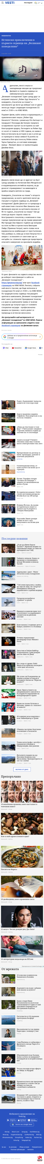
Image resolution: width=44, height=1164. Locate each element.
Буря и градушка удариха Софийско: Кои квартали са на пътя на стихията (29, 416)
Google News (32, 348)
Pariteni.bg (38, 1137)
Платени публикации (18, 1149)
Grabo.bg (28, 1137)
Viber (7, 348)
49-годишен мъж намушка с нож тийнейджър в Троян (28, 717)
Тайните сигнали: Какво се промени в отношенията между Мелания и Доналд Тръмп (28, 561)
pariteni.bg (19, 459)
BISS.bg (38, 1135)
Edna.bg (16, 1140)
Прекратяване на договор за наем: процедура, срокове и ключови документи (28, 455)
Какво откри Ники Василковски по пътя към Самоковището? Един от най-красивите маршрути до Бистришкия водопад (29, 1004)
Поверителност (37, 1147)
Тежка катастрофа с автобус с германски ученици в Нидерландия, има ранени (29, 744)
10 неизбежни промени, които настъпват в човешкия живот (19, 805)
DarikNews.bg (34, 1132)
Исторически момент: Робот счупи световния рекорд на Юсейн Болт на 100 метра (28, 494)
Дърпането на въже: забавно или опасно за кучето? (29, 989)
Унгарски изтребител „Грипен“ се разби (26, 599)
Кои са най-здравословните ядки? (15, 836)
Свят (18, 552)
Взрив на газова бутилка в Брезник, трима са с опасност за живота (29, 705)
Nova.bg (5, 1135)
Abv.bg (7, 1132)
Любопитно (6, 36)
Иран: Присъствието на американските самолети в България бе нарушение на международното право (28, 693)
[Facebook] (22, 1152)
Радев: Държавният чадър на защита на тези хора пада (29, 402)
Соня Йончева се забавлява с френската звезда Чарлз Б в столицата (29, 1044)
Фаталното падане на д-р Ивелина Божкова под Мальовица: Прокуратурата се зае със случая (29, 758)
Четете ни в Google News (23, 1124)
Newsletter (18, 348)
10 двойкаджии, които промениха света (17, 899)
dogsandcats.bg (21, 472)
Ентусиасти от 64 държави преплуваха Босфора (28, 1017)
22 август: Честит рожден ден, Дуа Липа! (18, 929)
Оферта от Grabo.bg (22, 576)
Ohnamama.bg (7, 1137)
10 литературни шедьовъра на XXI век (17, 959)
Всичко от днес (22, 769)
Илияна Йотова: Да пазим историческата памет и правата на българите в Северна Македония (27, 508)
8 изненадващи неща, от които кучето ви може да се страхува (28, 467)
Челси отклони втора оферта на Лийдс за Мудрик (29, 1069)
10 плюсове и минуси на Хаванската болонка (27, 976)
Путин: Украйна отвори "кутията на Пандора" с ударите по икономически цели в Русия (28, 481)
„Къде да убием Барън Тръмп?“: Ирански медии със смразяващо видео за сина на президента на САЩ (29, 547)
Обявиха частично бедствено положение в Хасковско (29, 730)
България (19, 619)
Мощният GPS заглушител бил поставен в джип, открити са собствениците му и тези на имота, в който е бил (29, 1098)
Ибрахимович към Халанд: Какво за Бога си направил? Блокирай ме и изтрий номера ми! (29, 1058)
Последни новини (15, 538)
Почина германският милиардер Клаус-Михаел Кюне (27, 639)
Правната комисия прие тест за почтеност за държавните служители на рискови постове (29, 614)
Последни (28, 3)
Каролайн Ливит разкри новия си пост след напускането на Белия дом (28, 520)
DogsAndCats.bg (16, 1135)
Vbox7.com (15, 1132)
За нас (4, 1147)
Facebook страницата (11, 325)
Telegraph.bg (26, 1140)
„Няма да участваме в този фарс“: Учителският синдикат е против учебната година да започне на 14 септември (29, 430)
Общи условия (24, 1147)
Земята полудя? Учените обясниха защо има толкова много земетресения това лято (29, 442)
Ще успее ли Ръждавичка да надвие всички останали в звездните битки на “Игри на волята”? (29, 679)
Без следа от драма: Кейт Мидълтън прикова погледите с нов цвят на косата (29, 665)
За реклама (13, 1147)
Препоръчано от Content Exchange (32, 966)
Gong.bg (24, 1132)
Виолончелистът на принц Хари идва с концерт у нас (28, 1030)
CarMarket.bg (29, 1135)
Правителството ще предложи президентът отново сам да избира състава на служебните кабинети (29, 1084)
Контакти (30, 1149)
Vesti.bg (9, 3)
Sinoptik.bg (19, 1137)
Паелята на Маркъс (9, 869)
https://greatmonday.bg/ (12, 283)
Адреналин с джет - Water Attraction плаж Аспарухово (28, 573)
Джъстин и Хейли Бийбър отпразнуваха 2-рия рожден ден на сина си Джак (28, 652)
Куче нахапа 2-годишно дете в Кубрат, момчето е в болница (29, 626)
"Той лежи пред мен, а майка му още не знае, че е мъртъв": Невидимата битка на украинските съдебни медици (29, 587)
